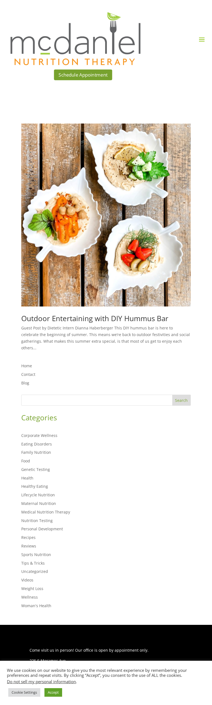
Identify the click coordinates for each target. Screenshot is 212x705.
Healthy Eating (34, 486)
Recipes (28, 537)
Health (27, 478)
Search (181, 400)
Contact (28, 374)
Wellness (29, 597)
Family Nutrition (36, 452)
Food (25, 460)
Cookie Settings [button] (24, 692)
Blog (25, 383)
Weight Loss (32, 588)
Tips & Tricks (33, 563)
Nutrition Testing (37, 520)
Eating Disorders (36, 444)
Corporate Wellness (39, 435)
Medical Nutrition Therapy (45, 512)
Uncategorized (34, 571)
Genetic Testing (35, 469)
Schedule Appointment (83, 75)
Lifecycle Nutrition (38, 494)
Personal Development (42, 528)
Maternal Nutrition (38, 503)
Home (26, 365)
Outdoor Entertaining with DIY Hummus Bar (94, 318)
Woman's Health (36, 605)
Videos (27, 580)
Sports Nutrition (36, 554)
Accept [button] (53, 692)
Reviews (28, 546)
